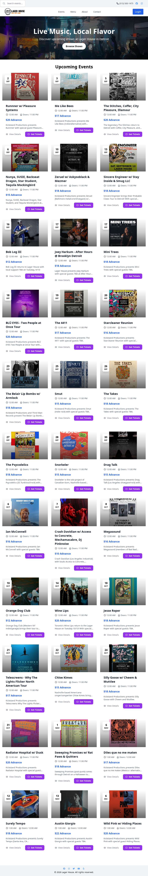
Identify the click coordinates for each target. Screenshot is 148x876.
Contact (97, 11)
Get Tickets (36, 134)
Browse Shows (74, 46)
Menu (73, 11)
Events (61, 11)
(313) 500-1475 (126, 3)
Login (138, 11)
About (85, 11)
